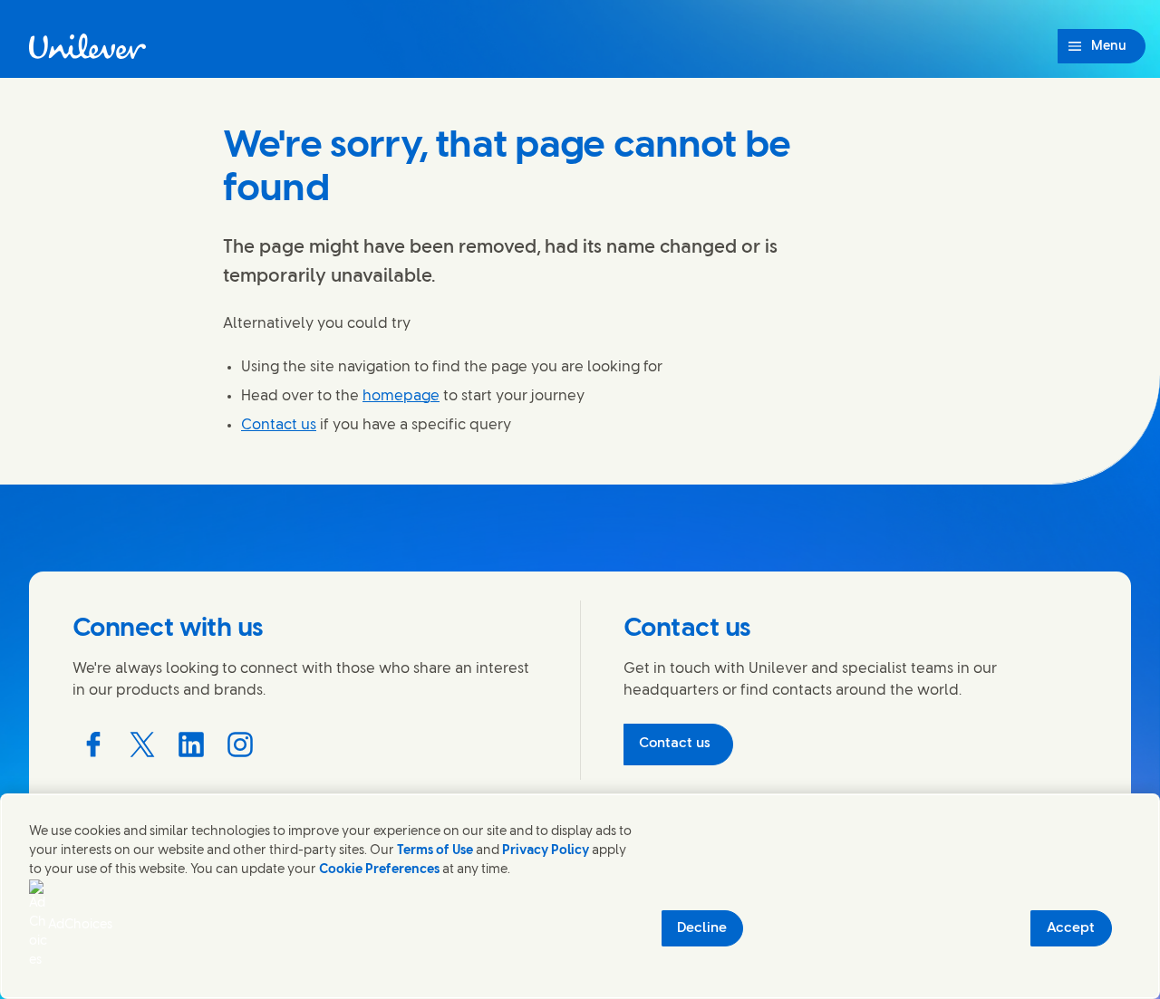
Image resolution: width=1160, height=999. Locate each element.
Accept (1071, 928)
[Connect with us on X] (142, 744)
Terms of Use (435, 851)
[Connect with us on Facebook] (93, 744)
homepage (401, 396)
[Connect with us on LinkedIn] (191, 744)
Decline (702, 928)
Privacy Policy (545, 851)
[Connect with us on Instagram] (240, 744)
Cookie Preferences (379, 870)
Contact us (278, 425)
